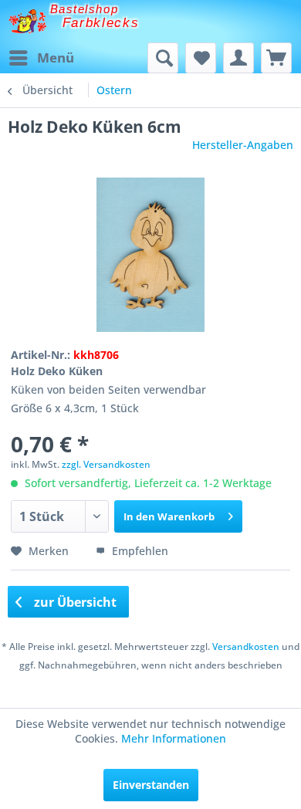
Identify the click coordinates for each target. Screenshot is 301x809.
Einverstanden (151, 784)
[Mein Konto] (238, 57)
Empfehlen (138, 550)
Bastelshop (84, 8)
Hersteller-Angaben (242, 144)
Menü (55, 57)
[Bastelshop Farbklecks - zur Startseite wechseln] (27, 21)
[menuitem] (41, 57)
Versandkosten (245, 646)
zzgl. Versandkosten (106, 464)
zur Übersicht (74, 602)
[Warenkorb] (276, 57)
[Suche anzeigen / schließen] (162, 57)
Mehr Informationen (173, 738)
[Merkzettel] (200, 57)
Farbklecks (101, 22)
